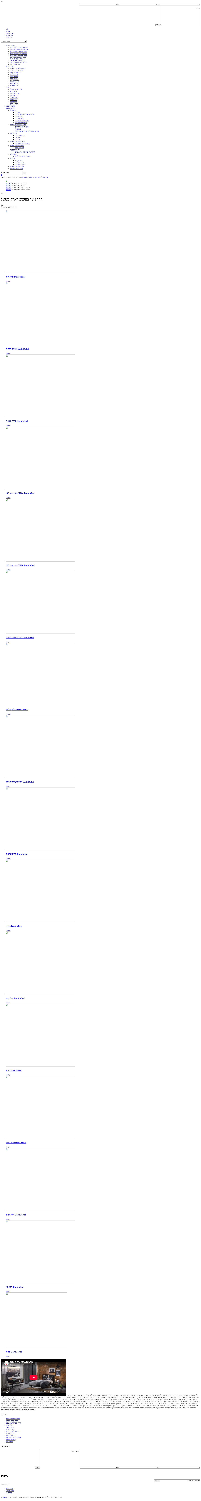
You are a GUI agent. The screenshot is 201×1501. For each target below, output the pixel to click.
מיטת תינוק (19, 160)
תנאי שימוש (10, 1491)
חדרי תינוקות (10, 45)
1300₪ (17, 856)
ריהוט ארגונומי (15, 150)
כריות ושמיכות (20, 135)
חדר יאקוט (14, 104)
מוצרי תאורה (19, 148)
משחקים (13, 154)
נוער (7, 87)
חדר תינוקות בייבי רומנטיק (19, 50)
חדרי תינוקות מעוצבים (13, 1423)
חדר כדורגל (14, 83)
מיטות (12, 158)
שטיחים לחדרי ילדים (17, 141)
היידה (5, 1497)
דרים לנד (45, 177)
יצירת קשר (9, 33)
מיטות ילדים (19, 162)
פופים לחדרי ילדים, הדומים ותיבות (27, 131)
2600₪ (17, 711)
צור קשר (9, 1493)
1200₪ (14, 928)
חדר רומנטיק (14, 93)
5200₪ (15, 279)
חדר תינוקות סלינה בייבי (18, 54)
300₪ (15, 1289)
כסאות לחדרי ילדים (22, 127)
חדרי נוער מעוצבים (29, 177)
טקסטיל (13, 110)
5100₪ (20, 567)
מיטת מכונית (10, 106)
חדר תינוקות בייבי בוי (17, 60)
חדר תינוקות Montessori (19, 47)
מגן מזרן (17, 137)
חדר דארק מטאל (16, 89)
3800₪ (17, 351)
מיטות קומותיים (20, 164)
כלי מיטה (13, 133)
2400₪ (17, 423)
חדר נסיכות (14, 85)
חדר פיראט (14, 75)
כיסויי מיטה (19, 116)
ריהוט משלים (10, 108)
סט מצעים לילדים (21, 123)
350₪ (16, 1217)
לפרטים (8, 183)
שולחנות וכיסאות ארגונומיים (25, 152)
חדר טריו (13, 91)
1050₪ (14, 1072)
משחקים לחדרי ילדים (22, 156)
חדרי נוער (9, 37)
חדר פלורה (14, 98)
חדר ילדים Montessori (18, 68)
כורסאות (18, 129)
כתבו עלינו (9, 1442)
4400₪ (20, 495)
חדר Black (14, 79)
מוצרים (38, 177)
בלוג (7, 29)
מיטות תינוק (10, 1427)
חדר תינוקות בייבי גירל (18, 58)
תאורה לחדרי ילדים (17, 146)
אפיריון (17, 112)
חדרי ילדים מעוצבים (13, 1419)
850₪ (14, 1354)
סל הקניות (9, 35)
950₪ (20, 639)
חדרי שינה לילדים (12, 1421)
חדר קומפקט (14, 81)
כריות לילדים (19, 118)
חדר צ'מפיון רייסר (16, 70)
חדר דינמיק (14, 95)
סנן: (2, 205)
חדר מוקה (13, 102)
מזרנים (17, 139)
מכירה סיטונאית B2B (13, 1438)
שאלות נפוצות (10, 1440)
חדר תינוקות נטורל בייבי (18, 62)
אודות (8, 31)
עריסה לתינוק (15, 64)
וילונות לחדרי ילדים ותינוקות (25, 114)
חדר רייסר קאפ (15, 72)
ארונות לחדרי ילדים (17, 167)
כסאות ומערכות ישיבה (18, 125)
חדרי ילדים (9, 66)
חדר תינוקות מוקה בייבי (18, 56)
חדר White (14, 77)
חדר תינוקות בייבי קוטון (18, 52)
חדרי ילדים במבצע (16, 169)
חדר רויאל (13, 100)
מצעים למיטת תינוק (22, 121)
